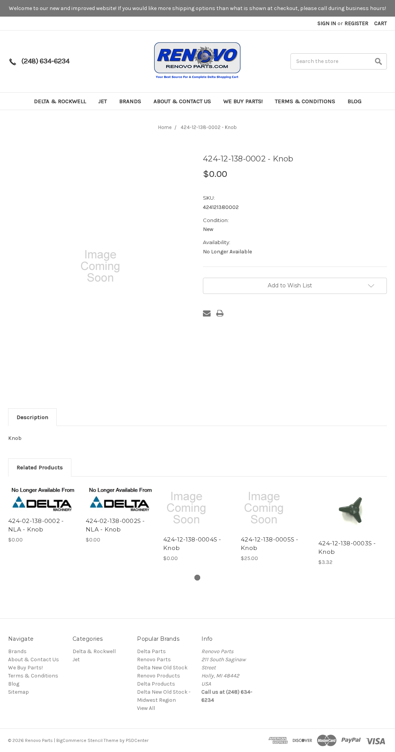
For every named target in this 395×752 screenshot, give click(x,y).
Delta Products (156, 684)
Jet (102, 101)
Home (165, 127)
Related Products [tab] (40, 467)
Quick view (43, 499)
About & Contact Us (182, 101)
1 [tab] (197, 578)
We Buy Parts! (243, 101)
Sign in (326, 23)
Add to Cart (275, 514)
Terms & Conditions (305, 101)
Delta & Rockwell (60, 101)
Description (32, 417)
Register (356, 23)
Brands (130, 101)
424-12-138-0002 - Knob (209, 127)
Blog (354, 101)
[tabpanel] (43, 514)
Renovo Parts (154, 659)
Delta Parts (151, 651)
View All (146, 708)
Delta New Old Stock (162, 667)
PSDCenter (137, 740)
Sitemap (18, 692)
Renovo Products (158, 675)
